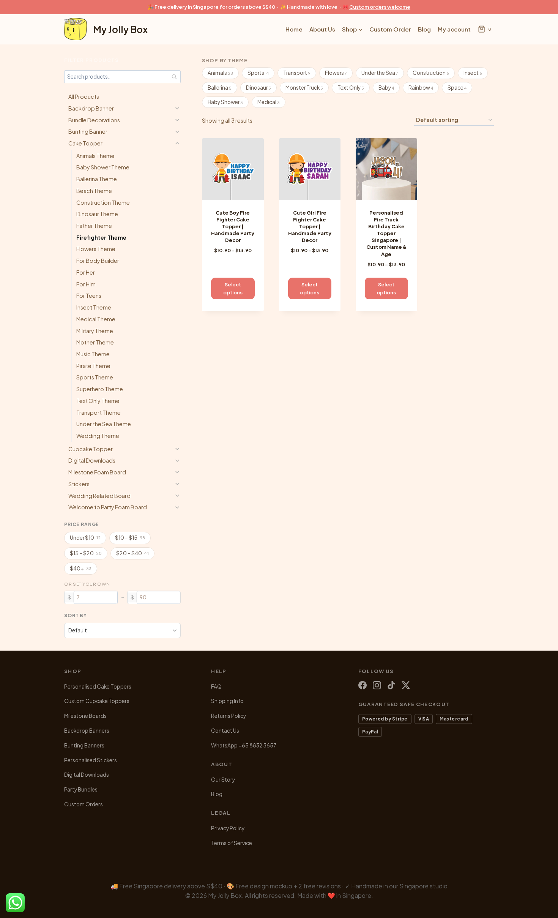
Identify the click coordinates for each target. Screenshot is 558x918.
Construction (431, 73)
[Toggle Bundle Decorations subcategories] (177, 120)
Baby (386, 87)
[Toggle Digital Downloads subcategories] (177, 460)
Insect (472, 73)
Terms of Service (231, 843)
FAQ (216, 686)
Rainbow (420, 87)
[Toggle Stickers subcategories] (177, 483)
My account (454, 29)
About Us (322, 29)
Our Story (223, 779)
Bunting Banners (84, 745)
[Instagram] (377, 685)
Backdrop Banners (86, 730)
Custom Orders (83, 804)
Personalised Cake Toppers (97, 686)
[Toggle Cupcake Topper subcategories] (177, 449)
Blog (424, 29)
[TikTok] (391, 685)
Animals (220, 73)
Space (457, 87)
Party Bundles (81, 789)
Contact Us (225, 730)
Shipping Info (227, 701)
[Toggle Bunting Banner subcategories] (177, 131)
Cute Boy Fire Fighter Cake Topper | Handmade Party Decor (232, 226)
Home (294, 29)
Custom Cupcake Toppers (96, 701)
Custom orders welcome (379, 7)
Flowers (336, 73)
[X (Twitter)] (406, 685)
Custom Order (390, 29)
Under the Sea (379, 73)
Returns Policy (228, 716)
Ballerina (220, 87)
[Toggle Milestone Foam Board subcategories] (177, 472)
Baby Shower (225, 102)
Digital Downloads (86, 774)
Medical (268, 102)
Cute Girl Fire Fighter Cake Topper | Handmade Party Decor (309, 226)
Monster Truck (304, 87)
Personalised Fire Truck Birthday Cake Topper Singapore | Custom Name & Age (386, 233)
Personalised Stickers (90, 760)
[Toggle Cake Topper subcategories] (177, 143)
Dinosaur (258, 87)
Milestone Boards (85, 716)
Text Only (350, 87)
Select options (233, 288)
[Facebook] (362, 685)
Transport (297, 73)
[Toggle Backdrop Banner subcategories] (177, 108)
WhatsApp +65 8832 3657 (243, 745)
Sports (258, 73)
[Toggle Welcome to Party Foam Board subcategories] (177, 507)
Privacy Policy (227, 828)
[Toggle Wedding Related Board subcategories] (177, 495)
